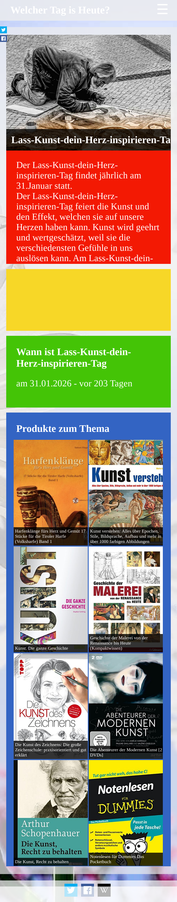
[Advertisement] (88, 300)
